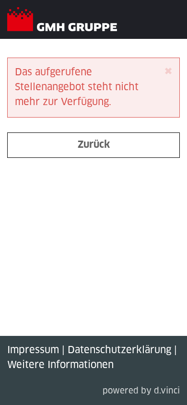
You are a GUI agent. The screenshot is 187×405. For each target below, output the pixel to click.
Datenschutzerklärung (119, 350)
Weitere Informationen (60, 365)
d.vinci (167, 391)
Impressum (33, 350)
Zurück (94, 145)
